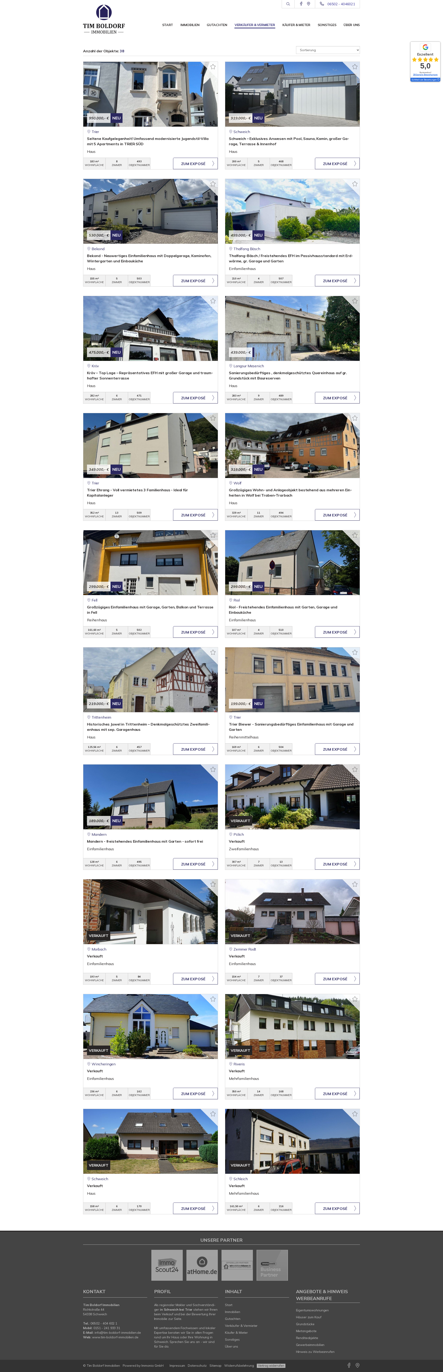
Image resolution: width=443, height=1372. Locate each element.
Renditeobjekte (307, 1338)
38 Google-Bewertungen (425, 74)
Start (167, 25)
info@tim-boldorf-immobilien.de (118, 1333)
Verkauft (237, 841)
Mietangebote (306, 1331)
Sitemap (216, 1365)
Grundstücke (305, 1324)
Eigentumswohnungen (312, 1310)
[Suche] (288, 4)
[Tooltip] (438, 79)
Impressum (177, 1365)
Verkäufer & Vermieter (255, 25)
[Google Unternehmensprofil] (309, 4)
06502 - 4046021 (341, 4)
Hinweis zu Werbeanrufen (315, 1352)
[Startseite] (115, 21)
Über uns (352, 25)
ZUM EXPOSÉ (193, 163)
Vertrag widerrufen (271, 1365)
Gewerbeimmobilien (310, 1345)
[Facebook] (301, 4)
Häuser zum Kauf (308, 1317)
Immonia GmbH (152, 1365)
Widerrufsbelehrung (239, 1365)
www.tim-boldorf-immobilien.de (115, 1337)
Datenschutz (197, 1365)
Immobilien (189, 25)
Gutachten (217, 25)
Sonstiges (327, 25)
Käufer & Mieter (296, 25)
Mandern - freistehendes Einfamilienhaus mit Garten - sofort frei (145, 841)
